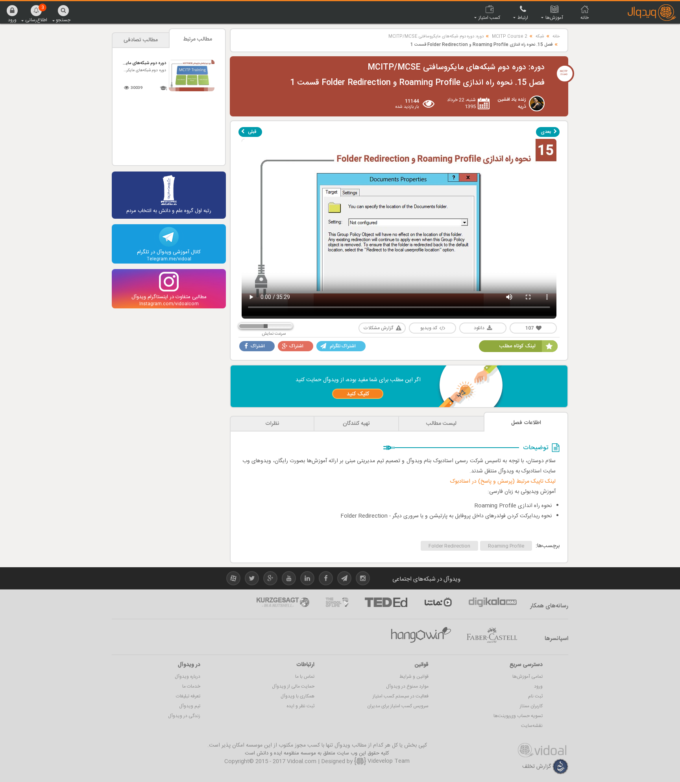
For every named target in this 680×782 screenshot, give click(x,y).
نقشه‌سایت (532, 726)
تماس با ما (304, 677)
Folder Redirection (449, 546)
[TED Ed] (386, 602)
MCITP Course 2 (509, 36)
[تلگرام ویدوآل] (344, 579)
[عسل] (421, 635)
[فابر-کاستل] (492, 635)
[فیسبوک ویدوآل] (326, 579)
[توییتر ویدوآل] (252, 579)
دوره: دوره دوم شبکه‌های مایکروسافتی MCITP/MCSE (436, 36)
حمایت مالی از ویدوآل (293, 686)
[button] (12, 14)
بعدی (546, 132)
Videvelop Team (388, 761)
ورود (538, 686)
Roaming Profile (506, 546)
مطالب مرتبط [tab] (197, 39)
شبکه (540, 36)
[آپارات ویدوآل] (233, 579)
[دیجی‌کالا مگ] (492, 602)
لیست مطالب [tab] (441, 423)
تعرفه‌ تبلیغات (188, 696)
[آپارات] (438, 602)
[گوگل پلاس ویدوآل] (270, 579)
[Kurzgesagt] (283, 602)
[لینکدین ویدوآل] (307, 579)
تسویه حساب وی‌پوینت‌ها (518, 716)
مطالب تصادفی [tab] (141, 40)
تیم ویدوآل (189, 706)
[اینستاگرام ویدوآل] (363, 579)
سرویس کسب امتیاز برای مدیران (398, 706)
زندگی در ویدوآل (184, 716)
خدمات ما (191, 686)
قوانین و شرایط (414, 677)
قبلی (252, 132)
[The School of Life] (337, 602)
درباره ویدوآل (187, 677)
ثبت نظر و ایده (300, 706)
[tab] (525, 422)
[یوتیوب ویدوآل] (289, 579)
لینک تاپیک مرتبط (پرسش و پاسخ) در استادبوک (503, 481)
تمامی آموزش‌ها (527, 677)
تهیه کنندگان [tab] (356, 423)
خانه (556, 36)
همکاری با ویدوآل (297, 696)
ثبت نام (535, 696)
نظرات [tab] (272, 423)
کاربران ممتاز (531, 706)
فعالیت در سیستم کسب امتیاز (401, 696)
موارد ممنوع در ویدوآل (407, 686)
